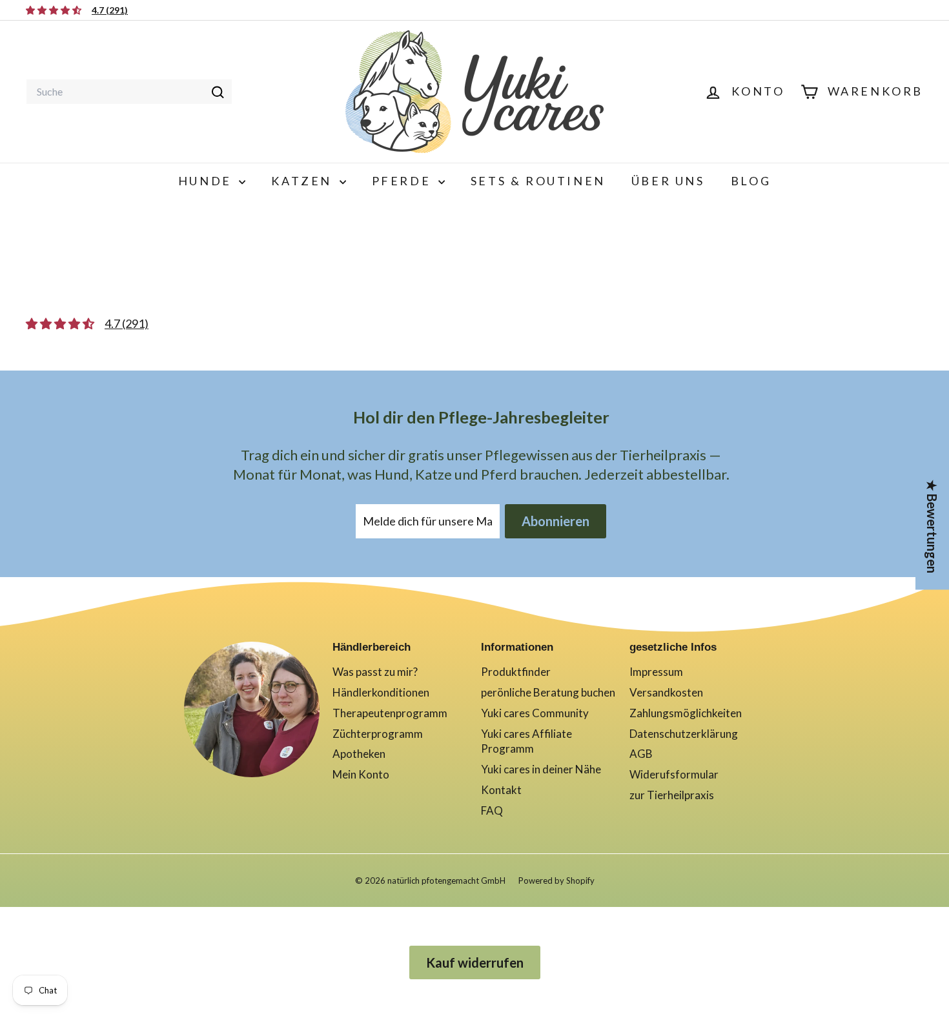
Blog (751, 181)
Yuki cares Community (535, 713)
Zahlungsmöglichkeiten (685, 713)
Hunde (207, 181)
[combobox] (129, 92)
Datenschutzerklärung (683, 733)
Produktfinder (516, 671)
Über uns (668, 181)
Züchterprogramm (377, 733)
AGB (641, 753)
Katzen (303, 181)
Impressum (656, 671)
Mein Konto (360, 774)
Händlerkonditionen (380, 692)
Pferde (403, 181)
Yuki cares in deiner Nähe (541, 769)
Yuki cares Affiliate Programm (526, 741)
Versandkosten (666, 692)
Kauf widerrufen (475, 962)
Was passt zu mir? (375, 671)
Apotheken (358, 753)
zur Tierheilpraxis (671, 795)
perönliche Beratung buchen (548, 692)
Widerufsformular (674, 774)
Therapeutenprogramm (389, 713)
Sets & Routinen (538, 181)
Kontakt (501, 790)
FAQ (492, 810)
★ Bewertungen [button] (932, 526)
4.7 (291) (110, 10)
